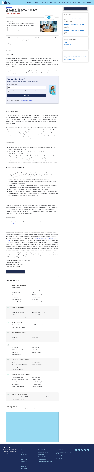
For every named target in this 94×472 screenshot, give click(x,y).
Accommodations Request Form (16, 224)
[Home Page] (6, 3)
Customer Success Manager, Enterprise (74, 24)
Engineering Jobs (42, 457)
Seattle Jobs (41, 454)
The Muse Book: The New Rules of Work (63, 452)
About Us (23, 449)
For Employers (59, 449)
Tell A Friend (59, 458)
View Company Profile (12, 33)
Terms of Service (24, 100)
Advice (55, 2)
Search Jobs (24, 454)
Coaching (62, 2)
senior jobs (67, 42)
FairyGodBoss (24, 468)
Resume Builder (47, 2)
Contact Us (23, 466)
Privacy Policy (31, 100)
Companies (37, 2)
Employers (81, 2)
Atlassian (66, 26)
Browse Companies (25, 457)
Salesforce (9, 7)
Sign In (89, 2)
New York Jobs (42, 449)
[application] (32, 427)
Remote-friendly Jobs (69, 59)
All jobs (66, 46)
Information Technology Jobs (45, 461)
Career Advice (24, 459)
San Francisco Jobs (43, 452)
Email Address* (12, 85)
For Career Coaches (61, 455)
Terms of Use (24, 461)
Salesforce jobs (68, 44)
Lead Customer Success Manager (72, 18)
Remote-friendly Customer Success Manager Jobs (75, 56)
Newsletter (71, 2)
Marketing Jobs (42, 459)
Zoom (65, 32)
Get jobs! (26, 95)
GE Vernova (67, 19)
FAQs (22, 452)
